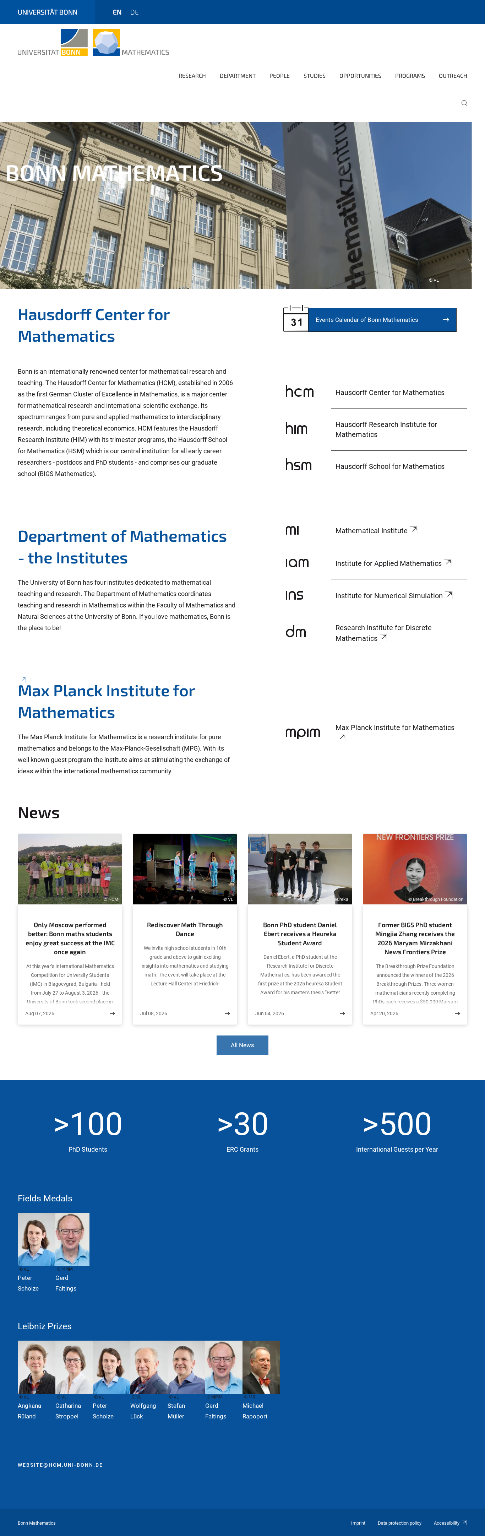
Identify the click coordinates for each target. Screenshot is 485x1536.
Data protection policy (399, 1523)
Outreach (453, 75)
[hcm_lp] (126, 429)
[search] (461, 108)
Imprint (358, 1523)
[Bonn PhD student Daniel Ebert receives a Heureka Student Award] (342, 1013)
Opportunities (360, 75)
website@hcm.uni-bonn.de (60, 1465)
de (134, 12)
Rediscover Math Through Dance (185, 929)
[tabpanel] (242, 205)
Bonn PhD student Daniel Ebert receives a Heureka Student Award (300, 934)
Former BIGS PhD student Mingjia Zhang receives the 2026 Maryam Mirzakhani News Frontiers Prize (415, 938)
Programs (410, 75)
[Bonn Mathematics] (93, 42)
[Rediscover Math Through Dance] (227, 1013)
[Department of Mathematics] (126, 584)
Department (238, 75)
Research (192, 75)
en (117, 12)
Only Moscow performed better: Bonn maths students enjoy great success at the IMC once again (70, 938)
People (279, 75)
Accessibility (446, 1523)
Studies (315, 75)
